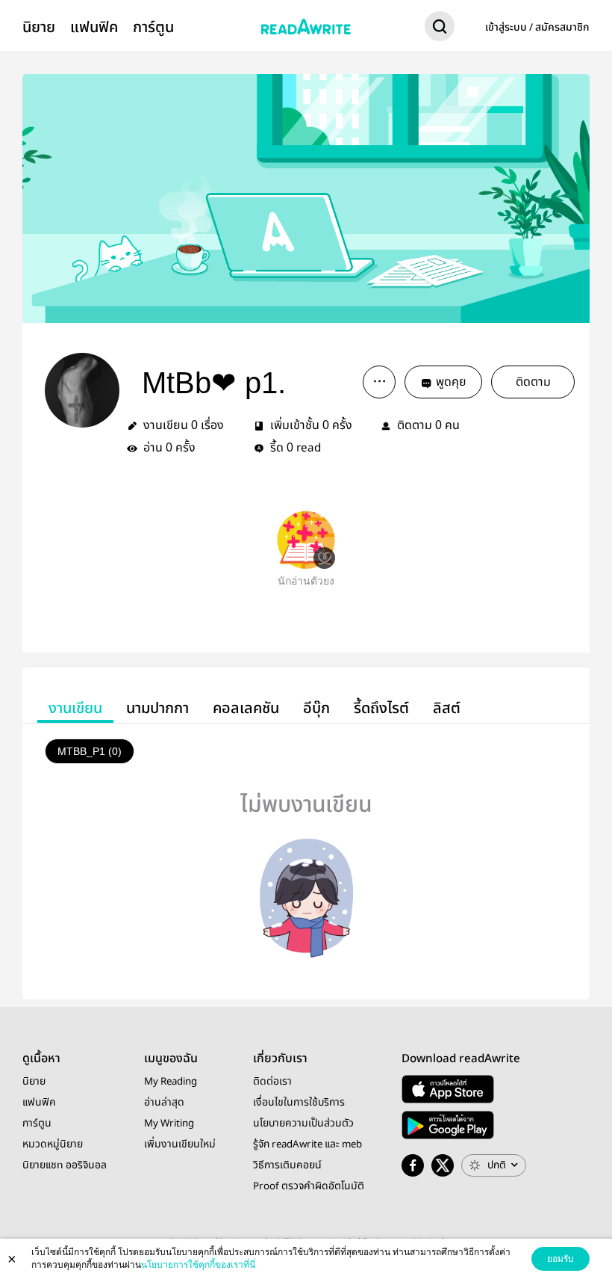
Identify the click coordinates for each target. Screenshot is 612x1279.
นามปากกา (157, 708)
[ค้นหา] (440, 29)
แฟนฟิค (94, 27)
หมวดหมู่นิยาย (52, 1144)
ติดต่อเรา (272, 1081)
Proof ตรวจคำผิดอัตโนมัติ (308, 1186)
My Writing (169, 1123)
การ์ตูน (153, 27)
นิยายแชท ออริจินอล (64, 1165)
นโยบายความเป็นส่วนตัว (303, 1123)
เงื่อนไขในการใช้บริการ (299, 1102)
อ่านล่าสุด (164, 1102)
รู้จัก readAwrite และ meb (307, 1144)
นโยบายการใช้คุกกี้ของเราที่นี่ (198, 1265)
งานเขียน (75, 708)
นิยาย (38, 27)
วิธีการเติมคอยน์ (287, 1165)
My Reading (170, 1081)
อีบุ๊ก (316, 708)
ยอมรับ (560, 1259)
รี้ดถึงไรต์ (381, 708)
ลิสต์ (446, 708)
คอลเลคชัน (246, 708)
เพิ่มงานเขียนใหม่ (180, 1144)
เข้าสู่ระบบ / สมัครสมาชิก (537, 27)
